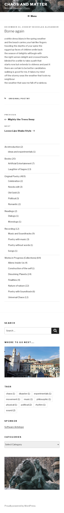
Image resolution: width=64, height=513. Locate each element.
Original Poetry (19, 99)
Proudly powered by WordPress (20, 506)
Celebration (14, 181)
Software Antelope (14, 427)
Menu (34, 16)
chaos (10, 393)
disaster (24, 393)
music (28, 399)
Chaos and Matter (25, 4)
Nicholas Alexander (45, 27)
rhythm (41, 404)
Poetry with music (17, 239)
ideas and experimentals (20, 151)
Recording (9, 229)
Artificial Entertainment (20, 163)
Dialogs (12, 216)
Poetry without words (19, 245)
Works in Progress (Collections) (20, 258)
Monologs (13, 221)
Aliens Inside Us (16, 262)
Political (12, 198)
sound (10, 410)
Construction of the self (20, 268)
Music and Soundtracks (20, 233)
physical (11, 404)
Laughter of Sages (17, 169)
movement (13, 399)
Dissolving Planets (17, 274)
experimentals (42, 393)
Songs (11, 251)
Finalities (12, 280)
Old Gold (12, 192)
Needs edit (13, 187)
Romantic (13, 204)
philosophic (44, 399)
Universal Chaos (16, 297)
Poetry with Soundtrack (20, 291)
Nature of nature (16, 285)
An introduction (12, 147)
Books (7, 158)
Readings (9, 211)
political (26, 404)
